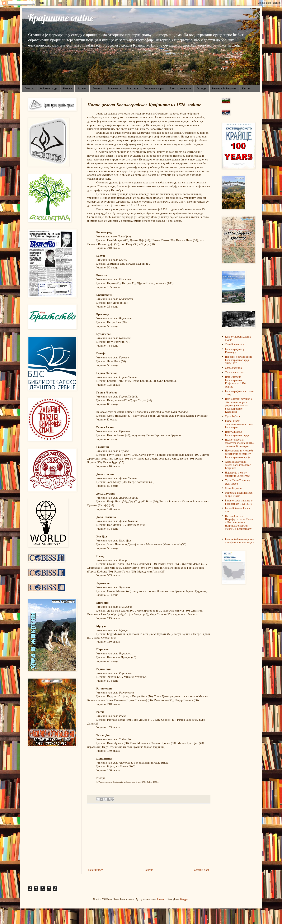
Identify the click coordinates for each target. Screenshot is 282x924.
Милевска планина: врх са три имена (238, 494)
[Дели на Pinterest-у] (112, 799)
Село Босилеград (234, 344)
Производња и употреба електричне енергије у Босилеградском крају (239, 454)
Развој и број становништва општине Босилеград (239, 424)
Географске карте (154, 88)
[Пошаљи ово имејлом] (98, 799)
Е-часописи (114, 88)
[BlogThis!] (101, 799)
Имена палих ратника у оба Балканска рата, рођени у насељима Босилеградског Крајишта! (238, 405)
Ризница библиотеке (224, 88)
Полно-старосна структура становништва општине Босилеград (239, 443)
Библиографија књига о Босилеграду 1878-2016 (238, 502)
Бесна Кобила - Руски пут (237, 509)
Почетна (29, 88)
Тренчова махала (234, 372)
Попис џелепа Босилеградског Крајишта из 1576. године (235, 381)
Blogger (184, 899)
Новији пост (95, 870)
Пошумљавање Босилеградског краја (237, 433)
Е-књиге (97, 88)
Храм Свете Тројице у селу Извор (238, 481)
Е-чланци (132, 88)
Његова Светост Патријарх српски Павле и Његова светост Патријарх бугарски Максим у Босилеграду (239, 522)
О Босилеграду (48, 88)
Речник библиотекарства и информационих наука (239, 540)
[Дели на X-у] (105, 799)
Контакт (246, 88)
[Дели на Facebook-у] (109, 799)
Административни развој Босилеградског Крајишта (238, 465)
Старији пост (201, 870)
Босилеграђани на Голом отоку (239, 392)
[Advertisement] (148, 836)
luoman (161, 899)
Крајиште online (60, 18)
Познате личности (180, 88)
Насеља (67, 88)
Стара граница (233, 368)
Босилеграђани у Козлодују (234, 350)
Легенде (201, 88)
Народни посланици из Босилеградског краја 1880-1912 (238, 360)
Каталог (82, 88)
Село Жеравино (234, 488)
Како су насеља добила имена (238, 338)
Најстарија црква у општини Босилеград (237, 474)
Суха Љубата (232, 416)
